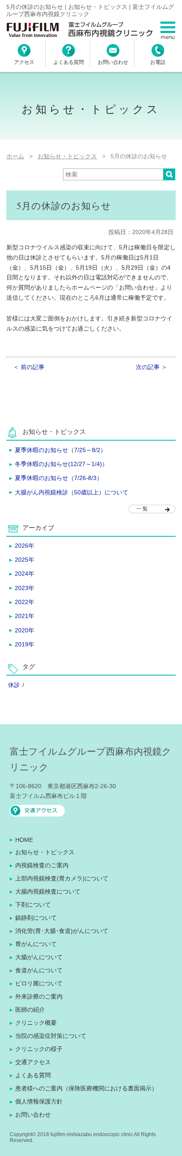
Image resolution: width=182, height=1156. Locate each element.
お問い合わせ (33, 1114)
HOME (24, 839)
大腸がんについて (39, 957)
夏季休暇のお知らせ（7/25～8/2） (60, 450)
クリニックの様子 (39, 1049)
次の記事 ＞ (151, 367)
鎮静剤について (36, 917)
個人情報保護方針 (39, 1101)
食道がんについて (39, 970)
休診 (14, 684)
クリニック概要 (36, 1022)
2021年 (24, 615)
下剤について (33, 904)
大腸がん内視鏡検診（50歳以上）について (71, 492)
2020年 (24, 630)
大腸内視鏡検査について (47, 891)
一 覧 (142, 509)
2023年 (24, 588)
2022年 (24, 602)
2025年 (24, 559)
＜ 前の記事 (28, 367)
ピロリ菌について (39, 983)
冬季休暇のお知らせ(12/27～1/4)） (61, 464)
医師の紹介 (30, 1009)
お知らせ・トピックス (44, 852)
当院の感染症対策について (50, 1035)
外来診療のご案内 (39, 996)
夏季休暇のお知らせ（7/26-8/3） (58, 478)
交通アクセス (33, 1062)
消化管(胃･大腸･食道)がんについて (61, 930)
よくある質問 (33, 1075)
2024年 (24, 573)
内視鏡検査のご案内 (42, 865)
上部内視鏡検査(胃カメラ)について (61, 878)
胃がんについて (36, 944)
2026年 (24, 545)
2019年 (24, 644)
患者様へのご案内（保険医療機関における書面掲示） (86, 1088)
